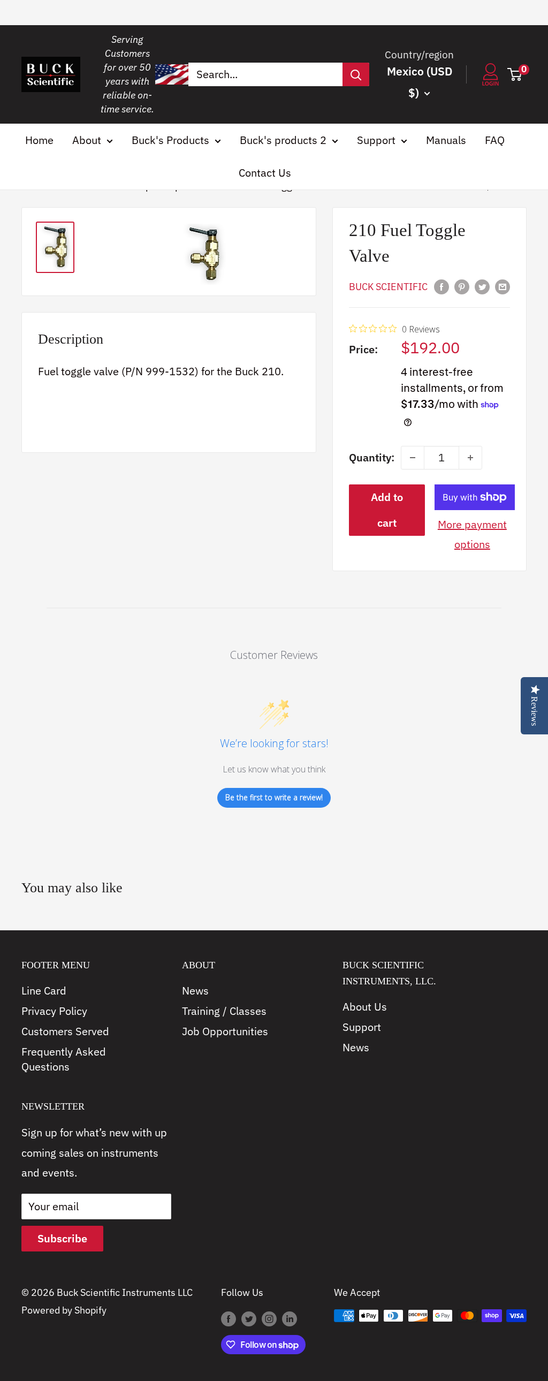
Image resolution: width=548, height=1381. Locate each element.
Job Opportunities (225, 1031)
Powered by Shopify (63, 1310)
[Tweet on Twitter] (482, 285)
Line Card (43, 990)
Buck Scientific (388, 286)
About (86, 140)
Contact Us (265, 172)
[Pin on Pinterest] (461, 285)
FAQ (495, 140)
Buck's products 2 (283, 140)
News (195, 990)
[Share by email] (502, 285)
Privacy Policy (54, 1011)
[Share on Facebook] (441, 285)
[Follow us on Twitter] (248, 1318)
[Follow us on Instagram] (269, 1318)
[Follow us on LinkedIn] (289, 1318)
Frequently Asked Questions (63, 1059)
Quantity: (371, 457)
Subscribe (62, 1238)
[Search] (355, 74)
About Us (364, 1006)
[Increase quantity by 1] (470, 457)
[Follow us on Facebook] (228, 1318)
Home (39, 140)
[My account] (490, 74)
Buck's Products (170, 140)
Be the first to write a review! (274, 797)
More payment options (472, 534)
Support (376, 140)
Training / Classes (224, 1011)
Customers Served (65, 1031)
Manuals (446, 140)
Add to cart (387, 510)
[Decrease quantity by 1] (412, 457)
